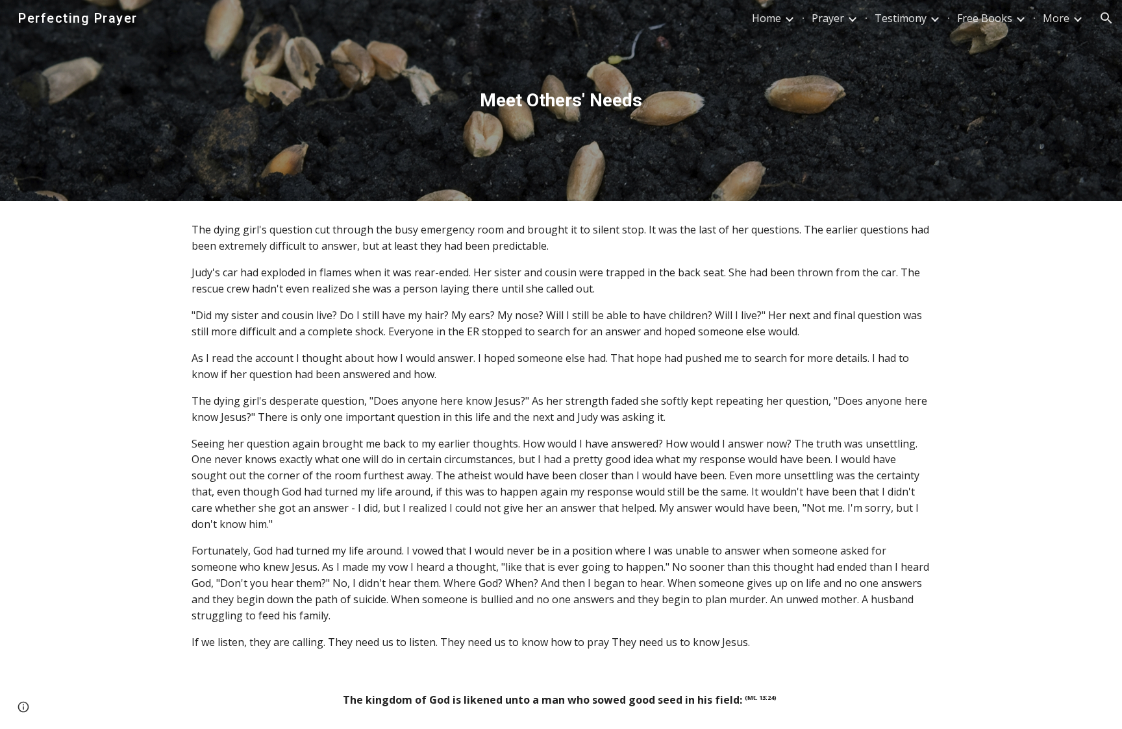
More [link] (1056, 18)
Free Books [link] (984, 18)
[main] (561, 100)
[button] (1106, 18)
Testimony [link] (901, 18)
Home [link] (766, 18)
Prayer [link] (828, 18)
